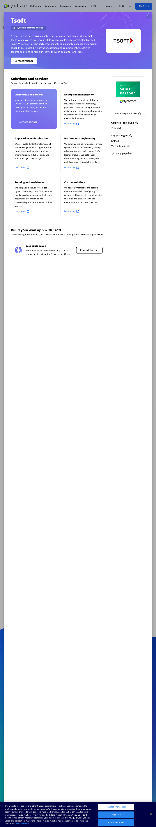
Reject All (116, 814)
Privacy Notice (22, 824)
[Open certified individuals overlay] (136, 122)
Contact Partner (24, 60)
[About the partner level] (139, 113)
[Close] (148, 16)
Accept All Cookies (116, 822)
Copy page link (124, 153)
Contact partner (28, 121)
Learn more (69, 123)
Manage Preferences (116, 807)
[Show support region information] (130, 135)
